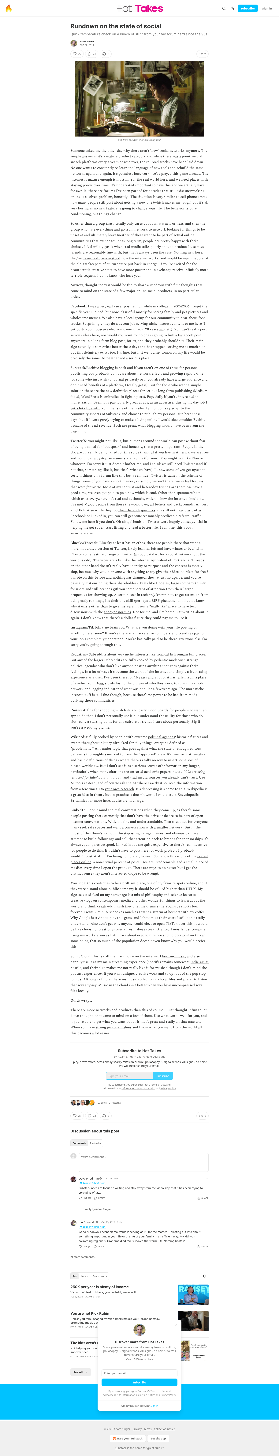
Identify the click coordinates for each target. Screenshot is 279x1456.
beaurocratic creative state (91, 270)
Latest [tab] (85, 1276)
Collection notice (164, 1429)
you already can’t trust (179, 777)
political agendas (161, 737)
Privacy (137, 1429)
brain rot (117, 627)
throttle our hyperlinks (136, 510)
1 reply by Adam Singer (97, 1209)
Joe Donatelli (87, 1222)
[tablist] (86, 1143)
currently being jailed (100, 452)
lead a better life (145, 527)
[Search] (224, 8)
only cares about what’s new (149, 223)
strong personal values (113, 1027)
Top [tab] (75, 1276)
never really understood (101, 258)
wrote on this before (89, 577)
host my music (173, 956)
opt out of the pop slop (187, 973)
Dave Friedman (89, 1178)
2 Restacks (115, 1102)
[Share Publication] (232, 8)
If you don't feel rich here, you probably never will (103, 1292)
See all (78, 1372)
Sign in (267, 8)
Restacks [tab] (95, 1143)
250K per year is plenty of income (99, 1287)
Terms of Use (158, 1391)
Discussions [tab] (99, 1276)
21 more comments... (83, 1257)
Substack (120, 1448)
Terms (148, 1429)
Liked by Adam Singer (94, 1182)
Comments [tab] (79, 1143)
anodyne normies (117, 612)
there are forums (101, 191)
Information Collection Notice (138, 1395)
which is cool (145, 493)
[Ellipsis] (207, 1178)
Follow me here (82, 521)
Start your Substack (130, 1438)
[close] (176, 1325)
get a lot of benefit (85, 408)
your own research (119, 789)
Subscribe (248, 8)
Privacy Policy (168, 1395)
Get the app (158, 1438)
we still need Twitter (178, 464)
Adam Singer (87, 41)
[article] (139, 1294)
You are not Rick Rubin (89, 1313)
